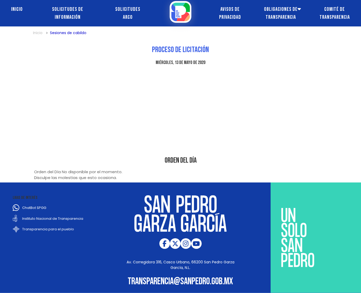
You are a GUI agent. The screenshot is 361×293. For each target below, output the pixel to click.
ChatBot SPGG (34, 207)
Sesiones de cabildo (68, 32)
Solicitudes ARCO (127, 13)
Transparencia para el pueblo (48, 229)
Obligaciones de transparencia (281, 13)
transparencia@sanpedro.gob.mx (180, 281)
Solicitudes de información (67, 13)
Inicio (17, 9)
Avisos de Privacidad (230, 13)
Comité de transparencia (335, 13)
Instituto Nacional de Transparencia (52, 218)
